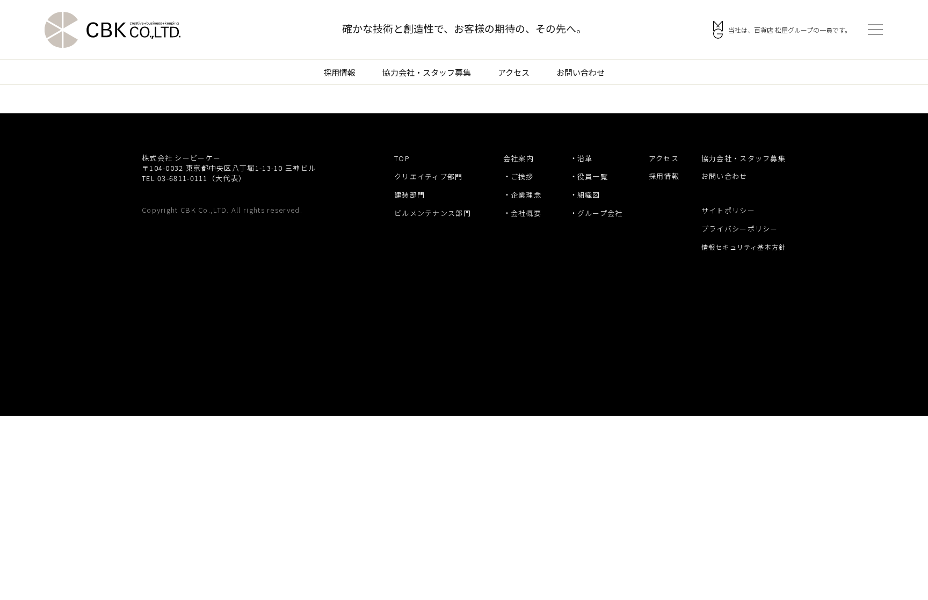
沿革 (585, 158)
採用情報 (339, 72)
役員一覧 (592, 176)
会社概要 (526, 213)
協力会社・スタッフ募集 (426, 72)
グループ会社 (600, 213)
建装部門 (409, 195)
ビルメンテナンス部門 (432, 213)
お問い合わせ (580, 72)
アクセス (514, 72)
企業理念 (526, 195)
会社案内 (518, 158)
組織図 (588, 195)
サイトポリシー (728, 210)
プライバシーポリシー (739, 228)
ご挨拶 (522, 176)
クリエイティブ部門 (428, 176)
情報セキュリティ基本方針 (743, 246)
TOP (402, 158)
